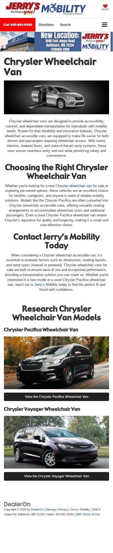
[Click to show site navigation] (104, 25)
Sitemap (51, 509)
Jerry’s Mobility (46, 285)
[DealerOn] (17, 504)
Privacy (63, 509)
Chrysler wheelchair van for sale (79, 186)
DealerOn (37, 509)
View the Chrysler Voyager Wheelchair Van (56, 476)
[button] (17, 24)
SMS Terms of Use (88, 514)
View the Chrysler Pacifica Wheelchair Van (56, 396)
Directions (46, 24)
